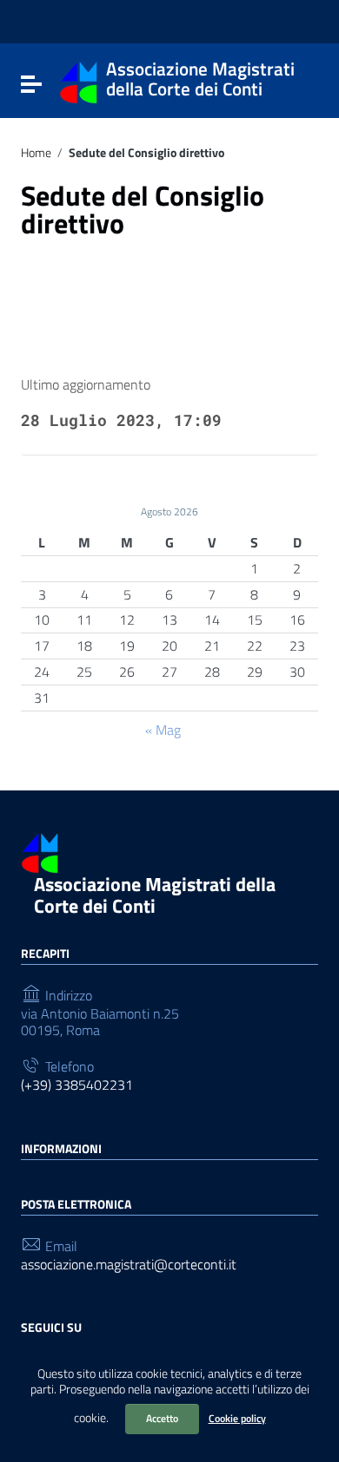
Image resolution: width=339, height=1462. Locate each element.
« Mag (163, 729)
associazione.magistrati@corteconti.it (128, 1264)
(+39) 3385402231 (77, 1085)
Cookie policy (237, 1418)
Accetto (162, 1418)
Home (36, 152)
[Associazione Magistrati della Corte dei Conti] (79, 80)
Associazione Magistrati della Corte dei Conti (155, 895)
